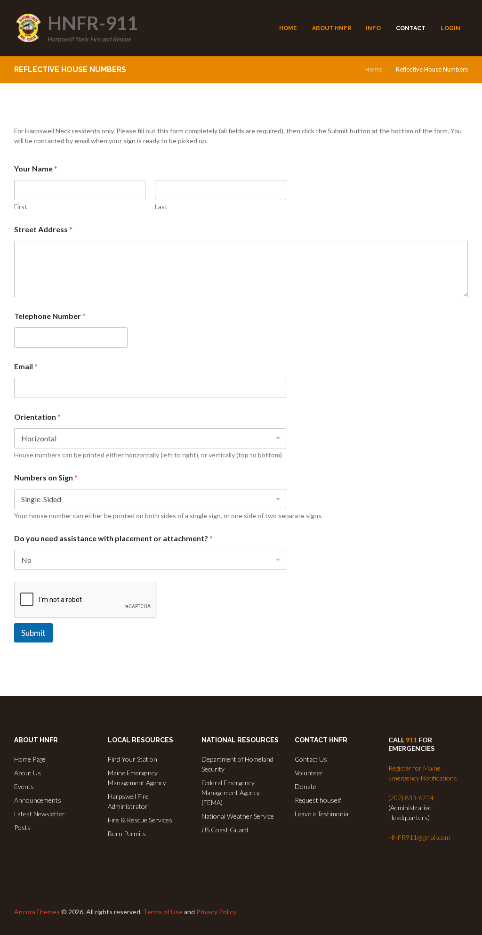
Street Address (43, 229)
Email (26, 366)
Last (161, 207)
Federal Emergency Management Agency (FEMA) (230, 792)
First (20, 207)
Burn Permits (127, 833)
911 (411, 740)
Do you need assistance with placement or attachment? (113, 538)
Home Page (30, 759)
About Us (27, 773)
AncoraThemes (37, 912)
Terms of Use (163, 912)
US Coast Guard (224, 830)
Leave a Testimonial (322, 814)
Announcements (37, 800)
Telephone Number (50, 315)
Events (24, 786)
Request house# (318, 800)
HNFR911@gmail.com (419, 837)
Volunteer (309, 773)
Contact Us (311, 759)
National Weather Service (237, 816)
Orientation (37, 416)
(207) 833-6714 (411, 798)
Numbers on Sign (46, 477)
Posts (22, 827)
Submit (33, 633)
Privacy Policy (216, 912)
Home (373, 69)
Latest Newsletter (39, 814)
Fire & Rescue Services (140, 820)
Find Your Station (132, 759)
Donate (305, 786)
